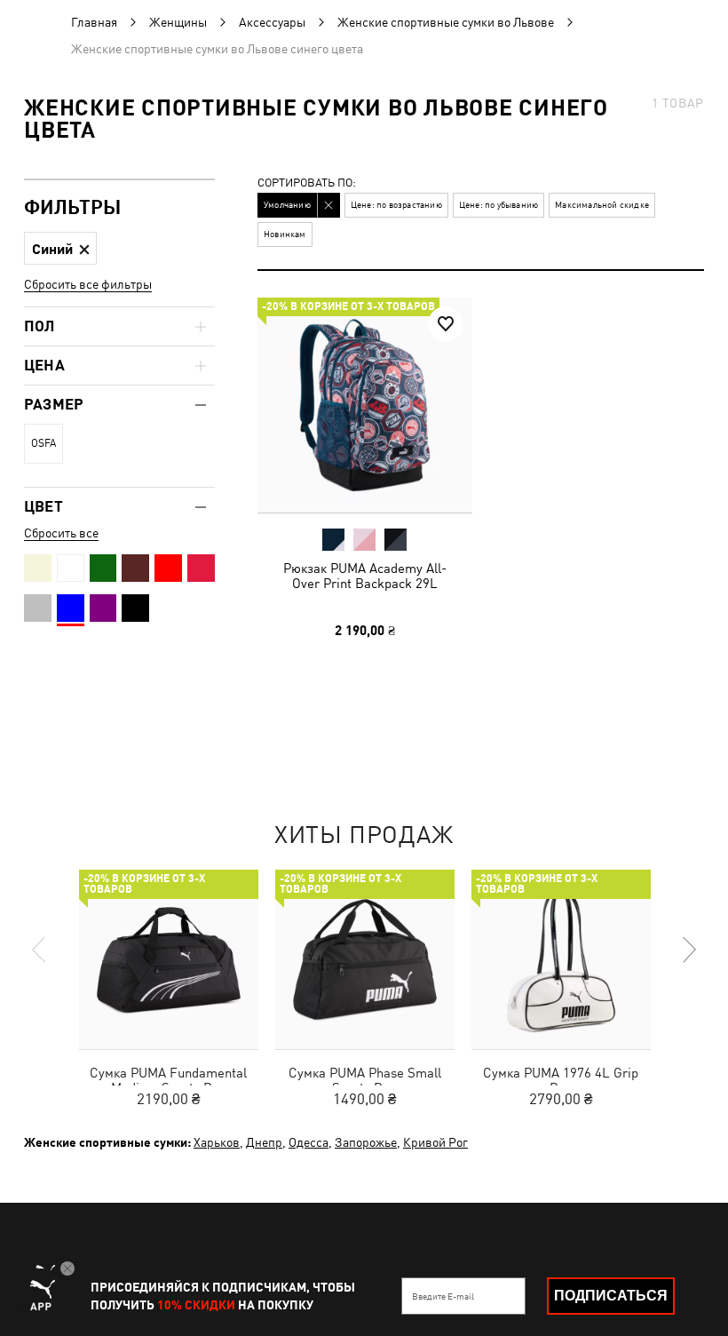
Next (688, 950)
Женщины (178, 22)
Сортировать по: (306, 183)
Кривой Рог (435, 1142)
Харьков (217, 1142)
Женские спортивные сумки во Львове (445, 22)
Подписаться (611, 1295)
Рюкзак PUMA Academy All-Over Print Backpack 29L (365, 576)
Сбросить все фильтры (88, 284)
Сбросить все (61, 533)
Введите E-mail (443, 1296)
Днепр (264, 1142)
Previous (40, 950)
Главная (94, 22)
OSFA (43, 443)
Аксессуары (272, 22)
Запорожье (366, 1142)
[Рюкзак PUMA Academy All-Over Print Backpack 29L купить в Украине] (364, 405)
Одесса (308, 1142)
